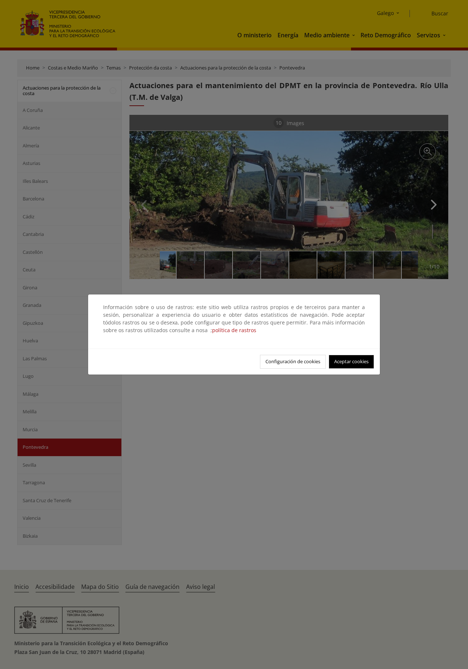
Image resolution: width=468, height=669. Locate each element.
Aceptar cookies (351, 361)
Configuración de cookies (292, 361)
